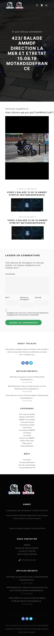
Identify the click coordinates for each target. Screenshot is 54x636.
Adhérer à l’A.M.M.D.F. (27, 417)
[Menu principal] (46, 5)
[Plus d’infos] (41, 5)
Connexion (27, 460)
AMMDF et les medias (27, 420)
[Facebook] (23, 363)
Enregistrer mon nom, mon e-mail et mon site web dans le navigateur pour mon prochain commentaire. (27, 314)
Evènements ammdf (27, 425)
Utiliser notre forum (27, 441)
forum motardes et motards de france (22, 625)
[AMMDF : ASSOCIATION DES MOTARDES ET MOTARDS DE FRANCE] (18, 5)
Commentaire (10, 274)
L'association (27, 427)
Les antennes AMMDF (27, 430)
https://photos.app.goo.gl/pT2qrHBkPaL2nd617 (29, 112)
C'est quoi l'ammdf (27, 422)
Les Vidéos (27, 435)
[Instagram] (27, 363)
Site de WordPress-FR (27, 468)
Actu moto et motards (27, 414)
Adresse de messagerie (25, 298)
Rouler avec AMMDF (27, 438)
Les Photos (27, 433)
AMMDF (32, 632)
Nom (7, 297)
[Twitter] (31, 363)
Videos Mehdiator (27, 446)
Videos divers (27, 443)
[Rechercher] (37, 5)
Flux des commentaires (27, 465)
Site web (38, 297)
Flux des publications (27, 462)
